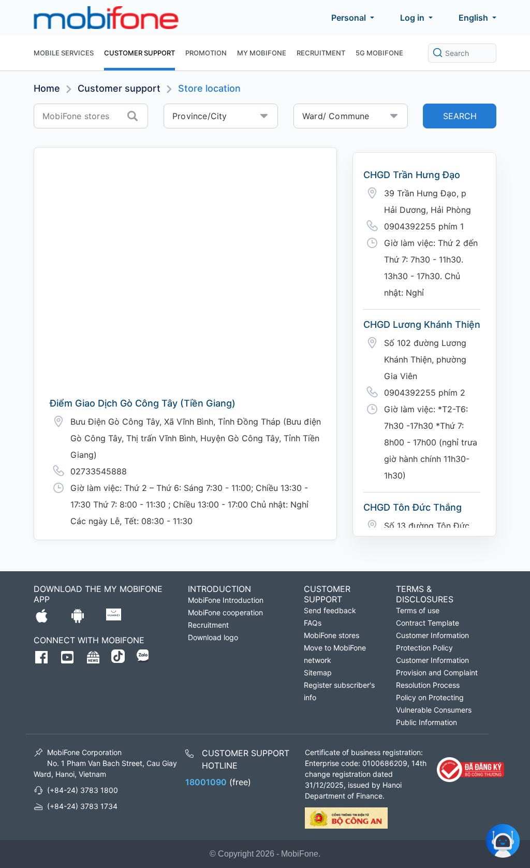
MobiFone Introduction (225, 600)
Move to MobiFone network (335, 653)
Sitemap (318, 672)
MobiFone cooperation (225, 612)
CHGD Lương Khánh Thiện (421, 324)
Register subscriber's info (339, 691)
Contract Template (427, 622)
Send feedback (330, 610)
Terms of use (417, 610)
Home (47, 88)
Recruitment (321, 53)
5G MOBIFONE (379, 53)
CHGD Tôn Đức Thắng (412, 507)
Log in (412, 17)
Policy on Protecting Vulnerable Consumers (434, 703)
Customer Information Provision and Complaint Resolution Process (437, 672)
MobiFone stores (331, 635)
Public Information (426, 722)
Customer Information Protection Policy (432, 641)
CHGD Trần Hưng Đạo (411, 174)
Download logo (213, 637)
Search (460, 116)
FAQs (312, 622)
